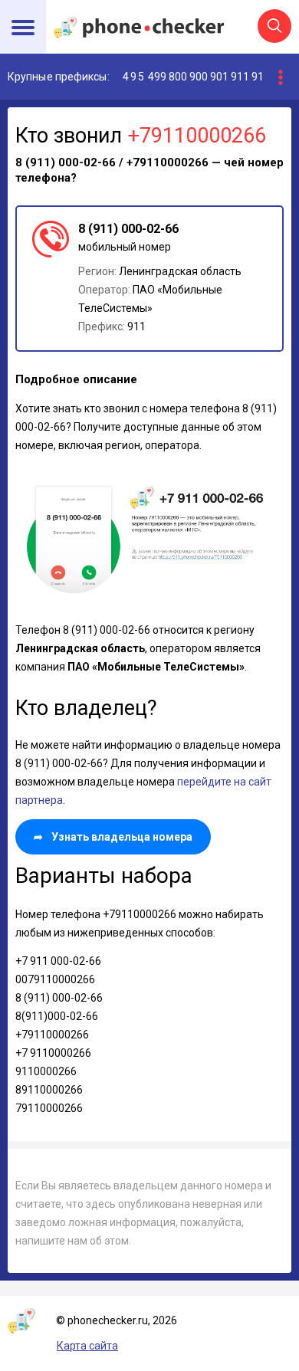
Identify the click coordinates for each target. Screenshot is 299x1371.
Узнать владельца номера (113, 837)
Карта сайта (87, 1346)
